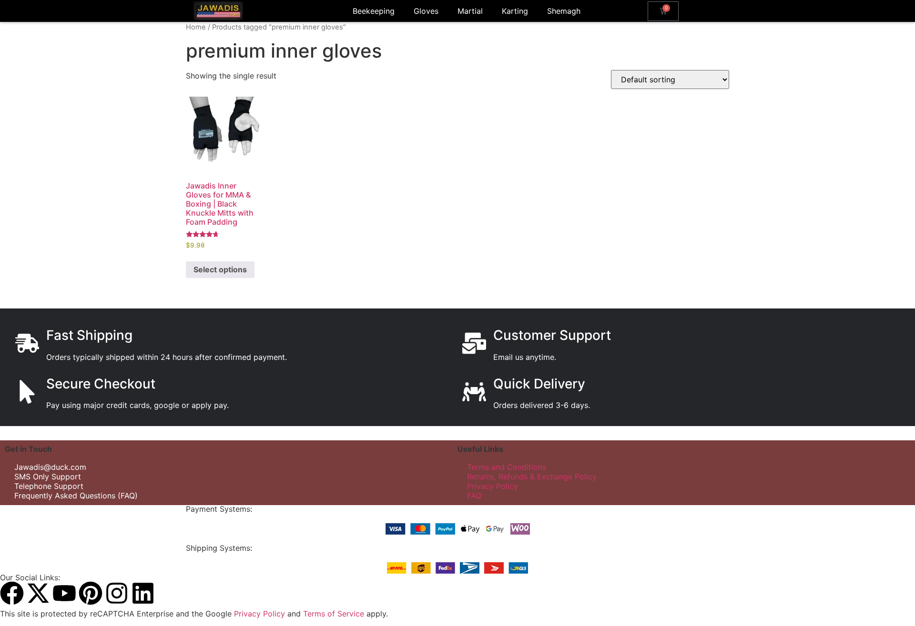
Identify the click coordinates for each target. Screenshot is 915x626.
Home (196, 27)
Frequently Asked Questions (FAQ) (76, 495)
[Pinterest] (90, 593)
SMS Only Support (47, 476)
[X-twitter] (38, 593)
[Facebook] (12, 593)
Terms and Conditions (506, 467)
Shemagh (563, 11)
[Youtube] (64, 593)
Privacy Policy (492, 486)
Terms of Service (333, 613)
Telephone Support (48, 486)
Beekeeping (374, 11)
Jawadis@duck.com (50, 467)
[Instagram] (117, 593)
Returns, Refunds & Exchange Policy (532, 476)
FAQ (474, 495)
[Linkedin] (143, 593)
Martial (470, 11)
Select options (220, 269)
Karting (515, 11)
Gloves (426, 11)
